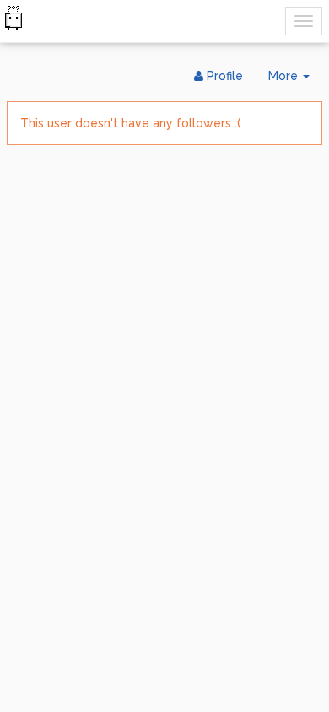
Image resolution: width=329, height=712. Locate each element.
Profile (223, 76)
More (295, 80)
